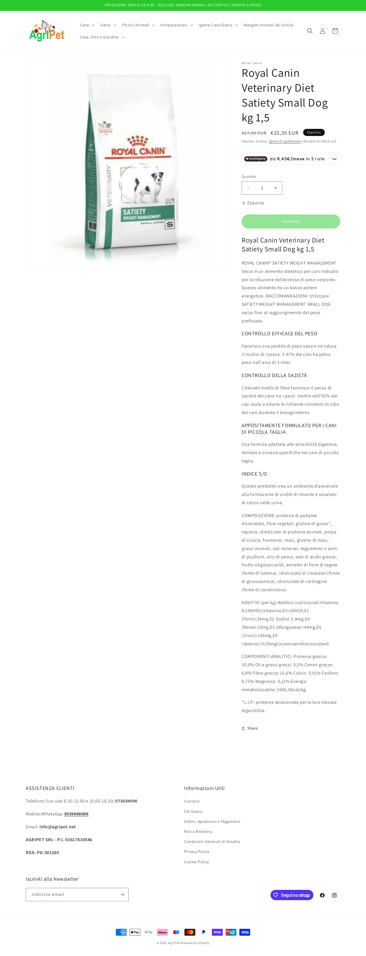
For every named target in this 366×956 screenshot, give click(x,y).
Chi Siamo (193, 811)
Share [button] (252, 728)
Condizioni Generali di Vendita (212, 841)
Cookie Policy (196, 861)
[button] (87, 25)
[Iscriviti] (122, 894)
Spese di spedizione (285, 141)
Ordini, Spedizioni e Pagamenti (212, 821)
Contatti (192, 801)
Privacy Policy (196, 851)
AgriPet (173, 943)
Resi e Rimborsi (198, 831)
